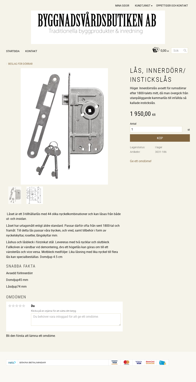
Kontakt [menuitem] (31, 51)
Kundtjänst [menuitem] (142, 5)
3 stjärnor (16, 306)
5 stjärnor (23, 306)
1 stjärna (9, 306)
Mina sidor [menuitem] (122, 5)
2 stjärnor (13, 306)
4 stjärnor (20, 306)
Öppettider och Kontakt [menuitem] (172, 5)
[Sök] (185, 50)
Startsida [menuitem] (13, 51)
